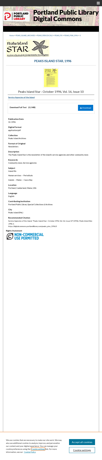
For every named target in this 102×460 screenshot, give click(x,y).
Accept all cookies (82, 442)
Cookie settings (38, 449)
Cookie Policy (30, 452)
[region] (51, 446)
